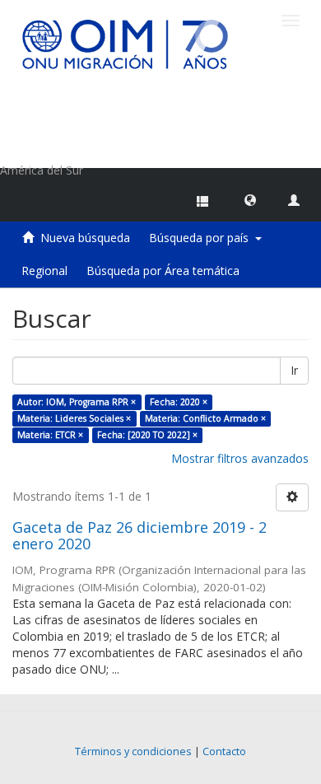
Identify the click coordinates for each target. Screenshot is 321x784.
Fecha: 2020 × (178, 402)
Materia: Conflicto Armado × (205, 418)
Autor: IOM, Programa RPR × (76, 402)
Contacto (224, 751)
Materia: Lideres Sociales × (74, 418)
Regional (44, 270)
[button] (250, 199)
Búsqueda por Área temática (163, 270)
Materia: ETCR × (50, 435)
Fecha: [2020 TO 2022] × (147, 435)
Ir (294, 370)
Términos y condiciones (133, 751)
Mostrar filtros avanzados (240, 458)
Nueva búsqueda (85, 237)
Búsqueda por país (202, 237)
